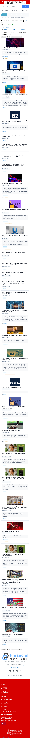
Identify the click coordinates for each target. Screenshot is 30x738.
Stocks (11, 14)
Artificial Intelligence (8, 374)
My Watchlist (14, 10)
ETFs (17, 14)
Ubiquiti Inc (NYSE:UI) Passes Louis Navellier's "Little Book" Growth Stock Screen (13, 454)
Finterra (4, 372)
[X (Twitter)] (10, 671)
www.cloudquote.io (15, 663)
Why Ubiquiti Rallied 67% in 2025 (11, 430)
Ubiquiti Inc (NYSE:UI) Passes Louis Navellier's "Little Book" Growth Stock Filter (13, 155)
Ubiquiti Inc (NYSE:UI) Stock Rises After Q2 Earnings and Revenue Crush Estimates (13, 273)
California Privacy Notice (16, 731)
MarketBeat (5, 323)
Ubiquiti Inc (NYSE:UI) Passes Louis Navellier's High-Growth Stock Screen (13, 253)
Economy (6, 441)
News (8, 17)
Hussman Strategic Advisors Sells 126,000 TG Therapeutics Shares (13, 407)
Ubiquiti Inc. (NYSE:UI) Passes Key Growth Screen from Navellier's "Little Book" (14, 264)
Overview (4, 17)
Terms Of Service (15, 667)
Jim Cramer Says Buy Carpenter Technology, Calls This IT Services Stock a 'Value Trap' (15, 95)
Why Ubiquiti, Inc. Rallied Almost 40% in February (15, 335)
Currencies (12, 17)
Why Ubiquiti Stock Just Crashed (11, 531)
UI (27, 21)
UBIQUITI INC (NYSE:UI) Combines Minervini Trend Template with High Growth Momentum (15, 633)
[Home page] (15, 2)
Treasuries (23, 17)
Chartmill (4, 140)
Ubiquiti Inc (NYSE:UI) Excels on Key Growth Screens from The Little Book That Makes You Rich (13, 479)
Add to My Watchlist (5, 27)
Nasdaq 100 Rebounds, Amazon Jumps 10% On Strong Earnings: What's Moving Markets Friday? (15, 608)
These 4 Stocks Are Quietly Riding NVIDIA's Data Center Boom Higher (14, 311)
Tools (22, 14)
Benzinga (4, 82)
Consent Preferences (6, 737)
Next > (20, 36)
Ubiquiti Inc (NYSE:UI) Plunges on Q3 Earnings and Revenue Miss (15, 135)
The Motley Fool (5, 56)
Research (23, 29)
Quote (5, 29)
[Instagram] (19, 671)
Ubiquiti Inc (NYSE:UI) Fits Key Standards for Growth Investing (13, 555)
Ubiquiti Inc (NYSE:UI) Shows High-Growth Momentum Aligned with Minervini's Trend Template (13, 166)
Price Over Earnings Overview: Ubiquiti (12, 387)
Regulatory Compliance (8, 223)
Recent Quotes (5, 10)
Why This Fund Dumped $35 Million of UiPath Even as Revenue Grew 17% (15, 210)
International (17, 17)
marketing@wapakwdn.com (11, 720)
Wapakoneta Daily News (16, 729)
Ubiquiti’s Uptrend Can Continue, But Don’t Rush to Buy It (14, 236)
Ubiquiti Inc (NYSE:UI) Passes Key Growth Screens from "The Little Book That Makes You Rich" (14, 145)
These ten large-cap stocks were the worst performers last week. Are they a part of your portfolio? (13, 515)
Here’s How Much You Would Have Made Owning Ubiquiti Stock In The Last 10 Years (14, 120)
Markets (4, 14)
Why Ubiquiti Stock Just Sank (10, 47)
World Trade (13, 374)
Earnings (6, 58)
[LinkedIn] (16, 671)
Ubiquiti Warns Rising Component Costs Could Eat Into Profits (14, 71)
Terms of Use (20, 730)
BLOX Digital (11, 734)
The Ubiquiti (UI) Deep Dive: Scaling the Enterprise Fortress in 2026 (15, 359)
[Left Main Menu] (2, 2)
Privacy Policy (23, 665)
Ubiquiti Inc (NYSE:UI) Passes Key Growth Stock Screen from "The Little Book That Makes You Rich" (14, 283)
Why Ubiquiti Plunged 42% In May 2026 (12, 183)
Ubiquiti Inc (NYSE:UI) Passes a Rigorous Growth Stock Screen (14, 293)
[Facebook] (13, 671)
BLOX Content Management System (16, 733)
